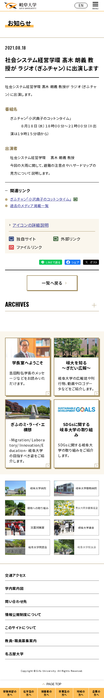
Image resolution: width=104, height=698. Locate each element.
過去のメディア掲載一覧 (29, 205)
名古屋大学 (14, 653)
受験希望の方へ (10, 692)
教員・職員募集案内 (21, 640)
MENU (95, 9)
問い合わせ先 (16, 601)
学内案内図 (14, 588)
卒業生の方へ (64, 692)
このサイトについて (20, 627)
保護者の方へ (46, 692)
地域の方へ (81, 692)
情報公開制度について (23, 614)
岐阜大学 (20, 5)
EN (81, 5)
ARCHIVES (17, 303)
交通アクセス (15, 575)
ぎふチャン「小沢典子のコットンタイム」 (40, 199)
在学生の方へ (28, 692)
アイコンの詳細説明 (30, 225)
